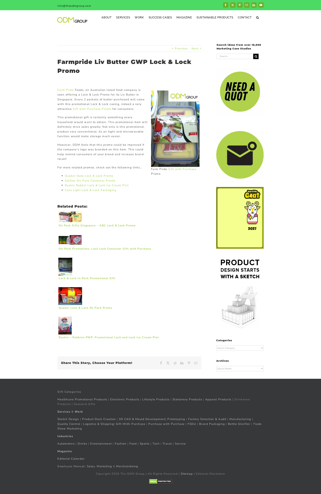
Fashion (121, 443)
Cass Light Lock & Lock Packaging (90, 190)
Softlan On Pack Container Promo (90, 181)
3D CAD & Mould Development (142, 419)
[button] (257, 17)
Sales (91, 466)
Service (181, 443)
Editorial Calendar (71, 459)
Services (63, 412)
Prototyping (176, 419)
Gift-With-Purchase (130, 424)
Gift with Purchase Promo (92, 109)
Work (79, 412)
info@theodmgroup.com (74, 6)
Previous (181, 48)
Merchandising (127, 466)
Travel (167, 443)
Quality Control (68, 424)
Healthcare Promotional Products (82, 399)
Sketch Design (68, 419)
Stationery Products (187, 399)
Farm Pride (65, 90)
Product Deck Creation (99, 419)
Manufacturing (240, 419)
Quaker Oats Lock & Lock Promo (89, 176)
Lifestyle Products (155, 399)
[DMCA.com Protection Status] (160, 481)
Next (195, 48)
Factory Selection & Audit (207, 419)
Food (133, 443)
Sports (145, 443)
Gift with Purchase (182, 169)
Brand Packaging (212, 424)
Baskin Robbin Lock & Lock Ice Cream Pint (97, 185)
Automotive (65, 443)
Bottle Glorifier (238, 424)
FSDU (192, 424)
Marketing (104, 466)
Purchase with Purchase (166, 424)
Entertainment (101, 443)
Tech (156, 443)
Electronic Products (124, 399)
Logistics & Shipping (98, 424)
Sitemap (187, 474)
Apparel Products (218, 399)
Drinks (82, 443)
